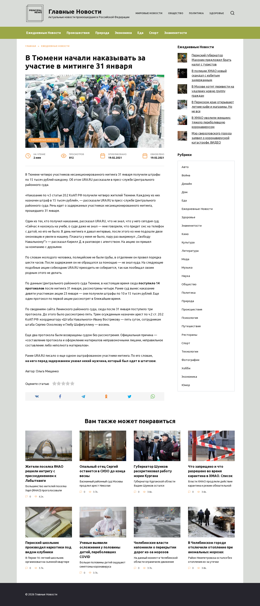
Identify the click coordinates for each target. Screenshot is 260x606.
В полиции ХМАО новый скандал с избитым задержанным (209, 75)
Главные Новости (74, 11)
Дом (184, 192)
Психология (190, 317)
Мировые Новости (149, 13)
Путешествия (191, 326)
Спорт (154, 32)
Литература (190, 250)
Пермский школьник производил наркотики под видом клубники (48, 547)
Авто (185, 167)
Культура (188, 242)
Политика (196, 13)
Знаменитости (175, 32)
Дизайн (187, 183)
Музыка (187, 267)
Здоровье (216, 13)
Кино (185, 234)
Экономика (123, 32)
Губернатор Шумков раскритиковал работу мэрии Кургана (153, 470)
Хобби (186, 368)
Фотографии (190, 359)
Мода (185, 259)
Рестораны (189, 334)
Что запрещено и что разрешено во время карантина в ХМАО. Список (210, 470)
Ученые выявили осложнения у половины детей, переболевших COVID (100, 550)
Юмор (186, 385)
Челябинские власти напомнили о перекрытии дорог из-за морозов (155, 547)
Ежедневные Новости (43, 32)
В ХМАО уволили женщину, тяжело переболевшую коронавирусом (211, 122)
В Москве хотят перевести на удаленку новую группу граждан (213, 91)
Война (186, 175)
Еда (140, 32)
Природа (102, 32)
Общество (175, 13)
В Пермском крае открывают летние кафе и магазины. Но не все (213, 106)
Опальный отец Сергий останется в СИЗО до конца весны (102, 470)
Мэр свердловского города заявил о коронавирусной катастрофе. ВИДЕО (212, 138)
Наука (186, 275)
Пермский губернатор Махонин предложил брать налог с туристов (211, 60)
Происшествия (78, 32)
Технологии (190, 351)
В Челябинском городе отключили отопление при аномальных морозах (210, 547)
